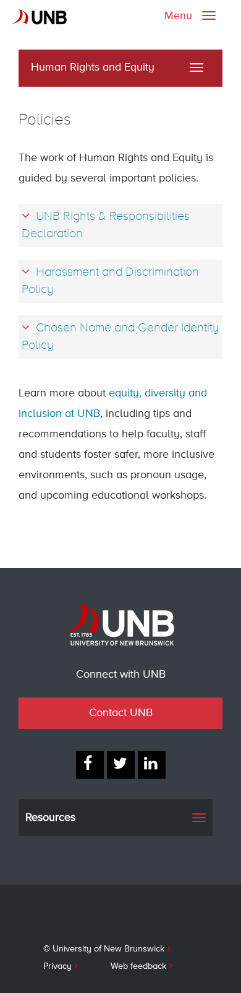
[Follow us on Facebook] (90, 765)
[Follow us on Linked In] (152, 765)
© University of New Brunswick (103, 949)
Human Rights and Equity (92, 67)
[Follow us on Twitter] (121, 765)
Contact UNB (121, 713)
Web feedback (138, 966)
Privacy (57, 966)
